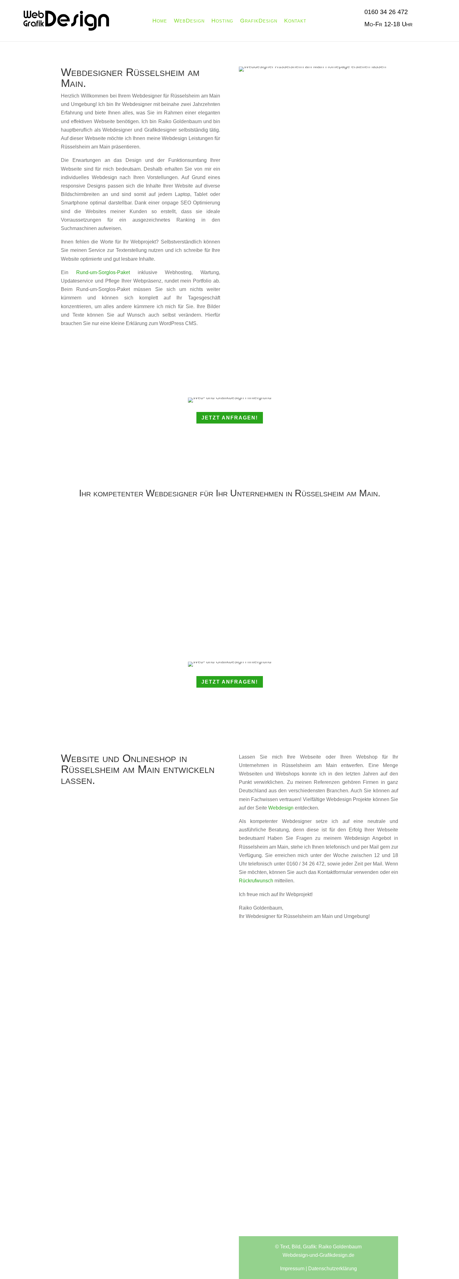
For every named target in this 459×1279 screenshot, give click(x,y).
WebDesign (189, 21)
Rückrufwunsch (256, 880)
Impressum (292, 1268)
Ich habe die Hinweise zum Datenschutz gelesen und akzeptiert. (135, 1168)
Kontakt (295, 21)
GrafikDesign (258, 21)
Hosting (222, 21)
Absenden (198, 1184)
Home (159, 21)
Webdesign (281, 807)
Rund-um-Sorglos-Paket (103, 272)
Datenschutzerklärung (87, 1172)
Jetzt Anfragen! (229, 417)
